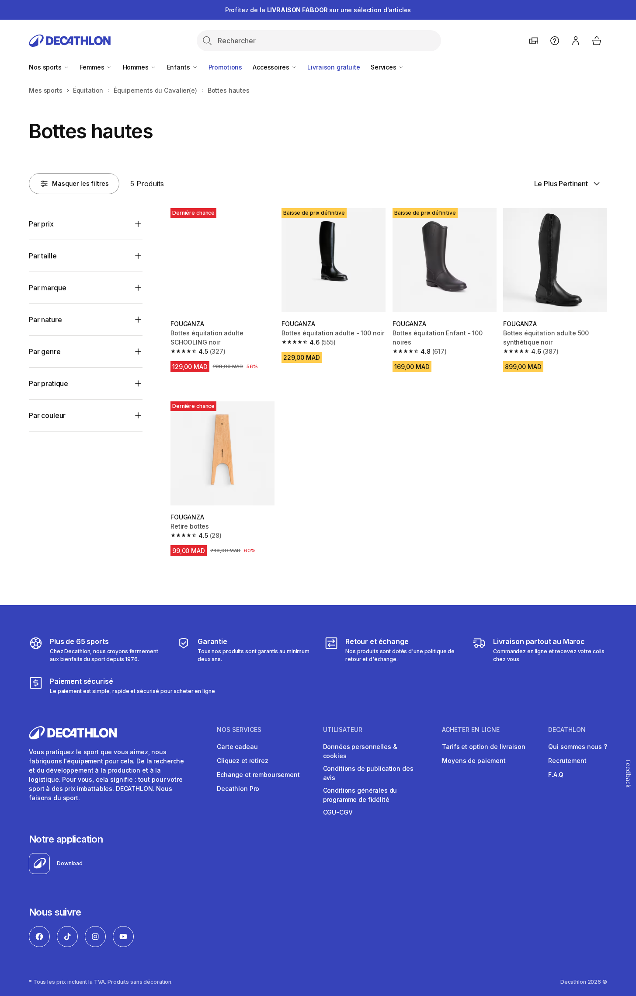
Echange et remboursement (258, 774)
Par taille (42, 255)
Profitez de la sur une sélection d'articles (318, 10)
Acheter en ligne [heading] (471, 729)
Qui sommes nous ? (577, 746)
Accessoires (272, 67)
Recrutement (567, 760)
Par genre (45, 351)
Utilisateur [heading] (342, 729)
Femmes (93, 67)
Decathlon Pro (238, 788)
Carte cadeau (237, 746)
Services (384, 67)
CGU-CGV (338, 812)
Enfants (179, 67)
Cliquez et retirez (242, 760)
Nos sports (46, 67)
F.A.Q (555, 774)
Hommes (136, 67)
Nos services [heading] (239, 729)
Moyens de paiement (473, 760)
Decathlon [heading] (567, 729)
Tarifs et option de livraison (483, 746)
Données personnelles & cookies (360, 751)
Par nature (45, 319)
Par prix (41, 223)
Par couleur (47, 415)
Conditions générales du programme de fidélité (360, 795)
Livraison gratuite (333, 67)
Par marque (47, 287)
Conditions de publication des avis (368, 773)
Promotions (226, 67)
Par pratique (48, 383)
